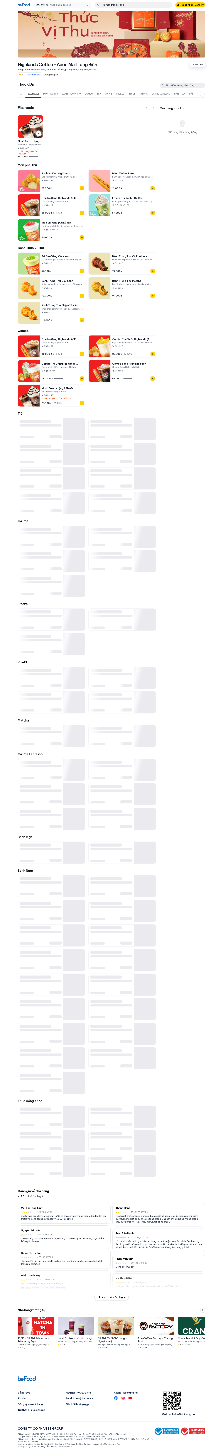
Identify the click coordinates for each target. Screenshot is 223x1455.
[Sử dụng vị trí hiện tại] (87, 5)
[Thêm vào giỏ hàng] (82, 188)
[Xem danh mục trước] (196, 93)
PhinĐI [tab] (131, 94)
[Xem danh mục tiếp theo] (202, 93)
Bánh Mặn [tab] (179, 94)
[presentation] (108, 94)
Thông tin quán (50, 74)
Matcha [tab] (143, 94)
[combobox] (67, 4)
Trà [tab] (99, 94)
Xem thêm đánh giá (113, 1297)
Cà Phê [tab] (108, 94)
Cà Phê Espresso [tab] (161, 94)
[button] (62, 5)
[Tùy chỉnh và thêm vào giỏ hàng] (38, 133)
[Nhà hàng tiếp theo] (202, 1310)
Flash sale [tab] (33, 94)
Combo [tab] (89, 94)
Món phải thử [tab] (50, 94)
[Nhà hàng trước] (196, 1310)
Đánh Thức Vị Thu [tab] (71, 94)
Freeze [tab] (120, 94)
